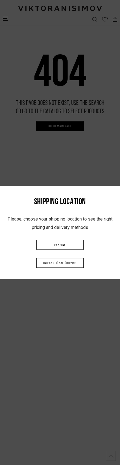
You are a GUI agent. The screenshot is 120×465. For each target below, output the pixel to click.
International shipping (60, 263)
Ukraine (60, 245)
